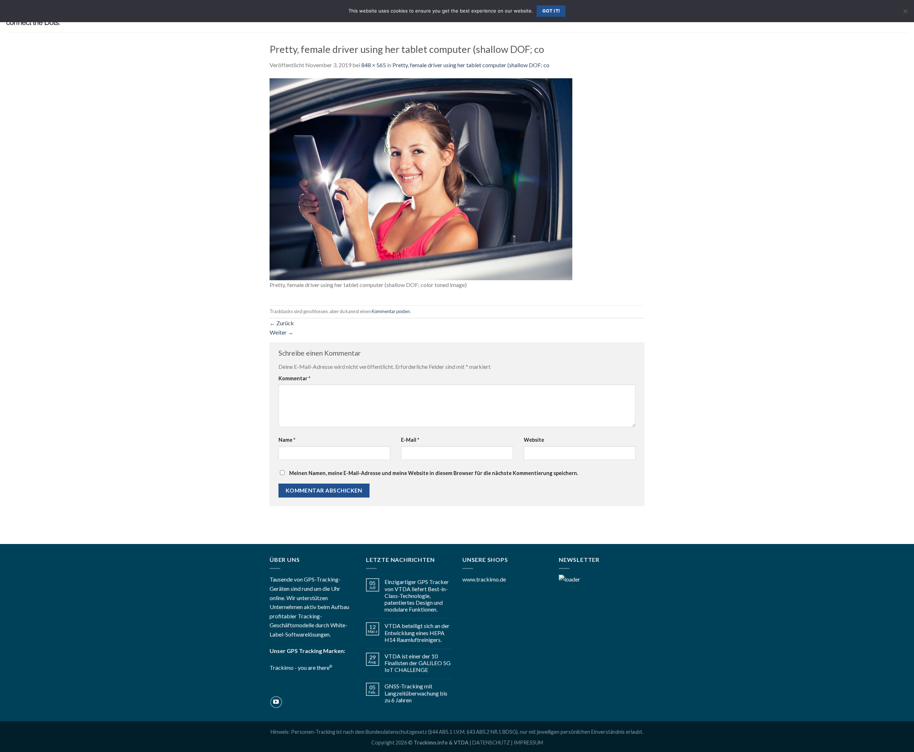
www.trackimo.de (484, 579)
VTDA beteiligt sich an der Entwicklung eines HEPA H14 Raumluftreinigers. (417, 632)
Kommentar (294, 378)
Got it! (551, 11)
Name (286, 440)
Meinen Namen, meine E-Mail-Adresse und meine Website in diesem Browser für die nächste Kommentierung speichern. (433, 473)
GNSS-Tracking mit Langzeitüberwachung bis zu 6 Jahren (416, 693)
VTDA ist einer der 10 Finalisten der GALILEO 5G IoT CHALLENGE (418, 663)
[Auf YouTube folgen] (276, 702)
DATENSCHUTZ (491, 742)
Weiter (281, 332)
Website (534, 440)
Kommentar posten (391, 311)
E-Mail (410, 440)
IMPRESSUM (528, 742)
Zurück (282, 323)
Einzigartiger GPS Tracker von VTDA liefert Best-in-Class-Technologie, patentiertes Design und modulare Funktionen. (417, 595)
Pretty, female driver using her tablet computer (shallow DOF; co (470, 64)
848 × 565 (373, 64)
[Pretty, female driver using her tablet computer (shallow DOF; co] (421, 178)
